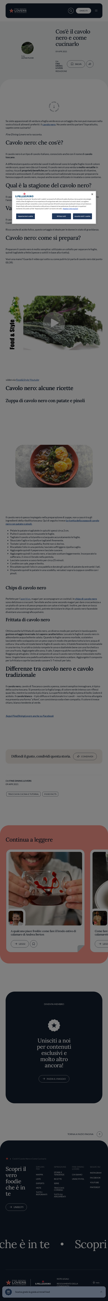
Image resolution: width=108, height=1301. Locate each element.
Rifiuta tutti (61, 216)
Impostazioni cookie (25, 216)
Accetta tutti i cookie (82, 216)
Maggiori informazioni (70, 209)
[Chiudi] (92, 194)
